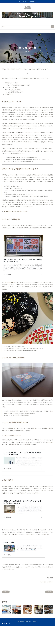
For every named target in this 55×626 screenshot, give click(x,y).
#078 (5, 592)
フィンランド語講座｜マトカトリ (12, 435)
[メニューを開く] (27, 23)
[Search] (52, 26)
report (27, 44)
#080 (49, 592)
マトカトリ (50, 442)
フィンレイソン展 (9, 282)
